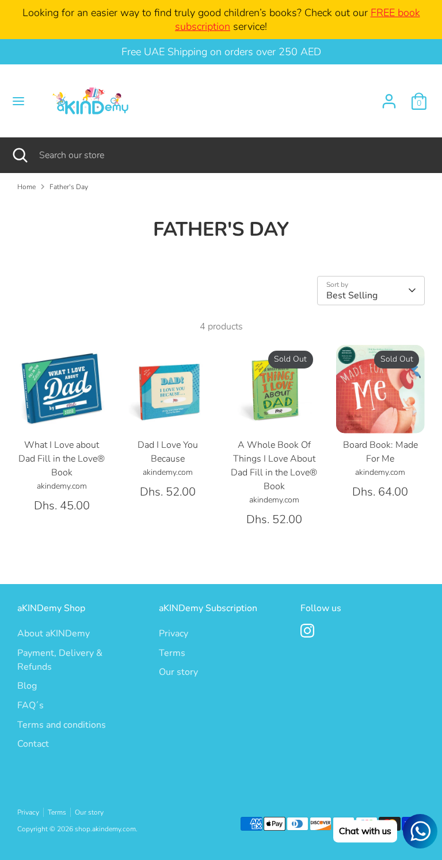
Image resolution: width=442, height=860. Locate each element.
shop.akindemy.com (105, 829)
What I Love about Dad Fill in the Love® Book (61, 459)
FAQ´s (30, 705)
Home (26, 186)
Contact (33, 744)
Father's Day (68, 186)
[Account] (389, 96)
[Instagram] (307, 631)
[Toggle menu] (18, 101)
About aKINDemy (53, 633)
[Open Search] (20, 155)
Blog (27, 685)
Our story (178, 672)
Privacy (173, 633)
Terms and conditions (61, 725)
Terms (172, 653)
